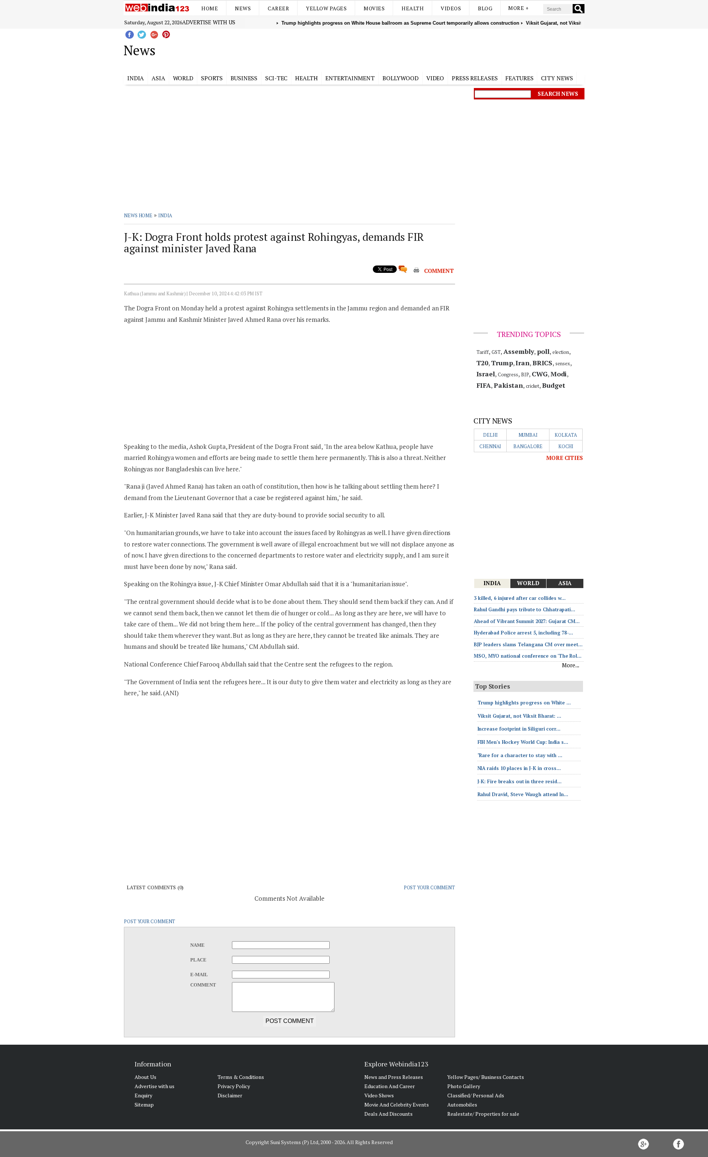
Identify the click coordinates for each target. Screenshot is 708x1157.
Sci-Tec (276, 78)
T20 (482, 362)
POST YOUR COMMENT (429, 887)
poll (543, 351)
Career (278, 8)
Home (209, 8)
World (183, 78)
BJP (525, 374)
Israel (485, 373)
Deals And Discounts (388, 1113)
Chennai (490, 446)
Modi (559, 373)
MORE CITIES (564, 457)
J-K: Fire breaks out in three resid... (520, 781)
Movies (374, 8)
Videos (451, 8)
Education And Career (389, 1086)
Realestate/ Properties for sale (483, 1113)
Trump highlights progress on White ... (524, 702)
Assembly (518, 351)
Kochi (566, 446)
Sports (212, 78)
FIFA (483, 385)
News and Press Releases (393, 1076)
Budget (553, 385)
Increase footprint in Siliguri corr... (519, 728)
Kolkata (566, 435)
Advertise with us (208, 22)
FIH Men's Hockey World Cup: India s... (523, 742)
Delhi (490, 435)
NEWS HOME (138, 215)
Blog (485, 8)
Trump (502, 362)
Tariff (482, 352)
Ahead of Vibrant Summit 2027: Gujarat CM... (527, 621)
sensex (562, 363)
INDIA (165, 215)
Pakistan (508, 385)
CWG (540, 373)
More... (570, 665)
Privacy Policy (234, 1086)
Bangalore (527, 446)
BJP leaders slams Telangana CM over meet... (528, 644)
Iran (523, 362)
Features (519, 78)
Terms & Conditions (241, 1076)
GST (496, 352)
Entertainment (350, 78)
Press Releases (475, 78)
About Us (145, 1076)
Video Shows (379, 1095)
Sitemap (144, 1104)
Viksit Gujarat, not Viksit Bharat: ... (519, 716)
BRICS (542, 362)
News (243, 8)
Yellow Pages (326, 8)
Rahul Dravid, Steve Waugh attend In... (523, 794)
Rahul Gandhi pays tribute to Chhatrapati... (524, 609)
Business (243, 78)
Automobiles (462, 1104)
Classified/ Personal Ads (475, 1095)
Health (413, 8)
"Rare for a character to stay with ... (520, 755)
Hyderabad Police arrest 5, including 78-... (523, 632)
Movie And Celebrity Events (396, 1104)
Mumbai (528, 435)
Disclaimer (230, 1095)
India (135, 78)
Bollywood (400, 78)
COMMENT (439, 270)
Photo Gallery (463, 1086)
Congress (508, 374)
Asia (158, 78)
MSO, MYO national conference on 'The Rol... (528, 656)
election (560, 352)
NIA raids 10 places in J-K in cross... (519, 768)
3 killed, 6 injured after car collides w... (520, 598)
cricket (532, 386)
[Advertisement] (391, 49)
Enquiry (143, 1095)
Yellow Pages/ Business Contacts (485, 1076)
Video (435, 78)
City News (557, 78)
